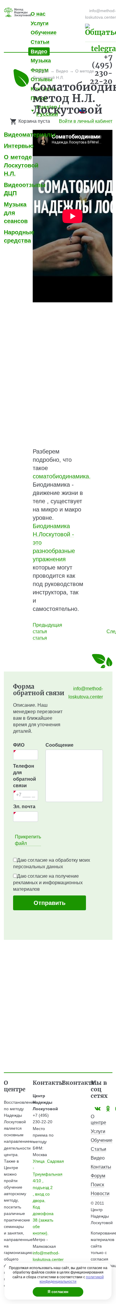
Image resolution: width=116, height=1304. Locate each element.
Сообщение (59, 745)
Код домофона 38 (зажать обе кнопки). (43, 1220)
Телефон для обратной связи (24, 776)
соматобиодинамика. (62, 476)
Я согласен (58, 1292)
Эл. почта (24, 806)
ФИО (18, 745)
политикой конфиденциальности (72, 1279)
